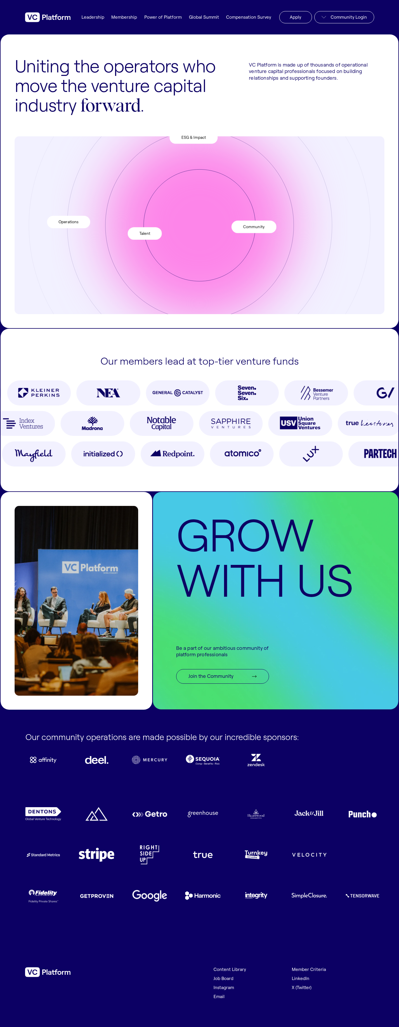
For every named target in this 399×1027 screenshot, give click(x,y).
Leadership (92, 17)
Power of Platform (163, 17)
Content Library (230, 969)
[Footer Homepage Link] (47, 972)
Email (219, 996)
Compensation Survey (248, 17)
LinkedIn (300, 978)
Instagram (224, 987)
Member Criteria (309, 969)
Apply (295, 17)
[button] (344, 17)
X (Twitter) (301, 987)
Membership (124, 17)
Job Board (223, 978)
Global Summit (204, 17)
